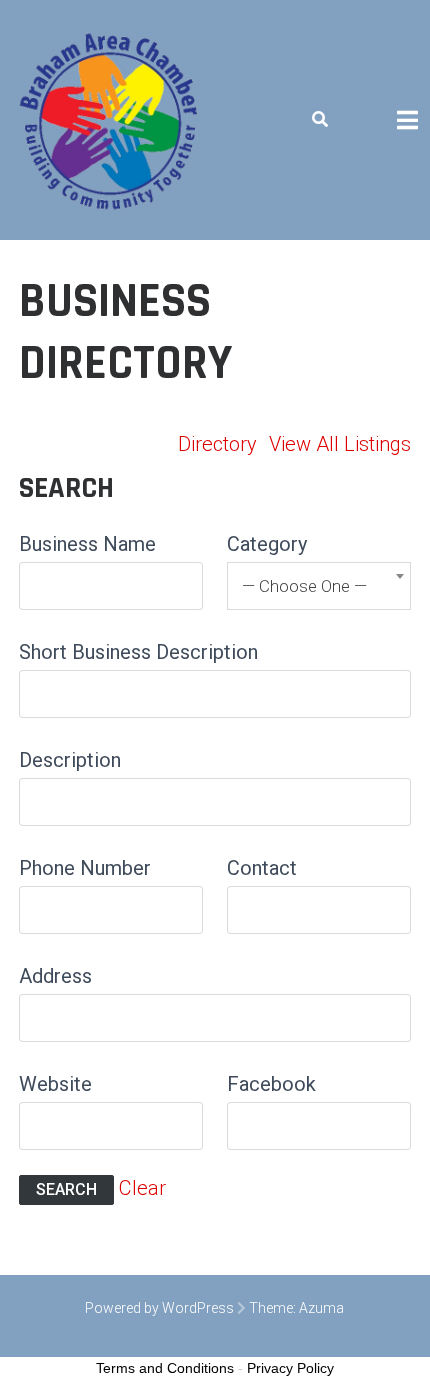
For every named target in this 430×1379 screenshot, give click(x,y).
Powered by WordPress (159, 1308)
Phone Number (85, 868)
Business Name (87, 544)
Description (70, 760)
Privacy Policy (290, 1368)
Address (55, 976)
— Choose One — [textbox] (304, 586)
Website (55, 1084)
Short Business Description (138, 652)
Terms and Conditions (165, 1368)
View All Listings (340, 444)
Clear (142, 1188)
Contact (262, 868)
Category (267, 544)
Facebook (271, 1084)
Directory (217, 444)
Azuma (321, 1308)
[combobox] (319, 586)
